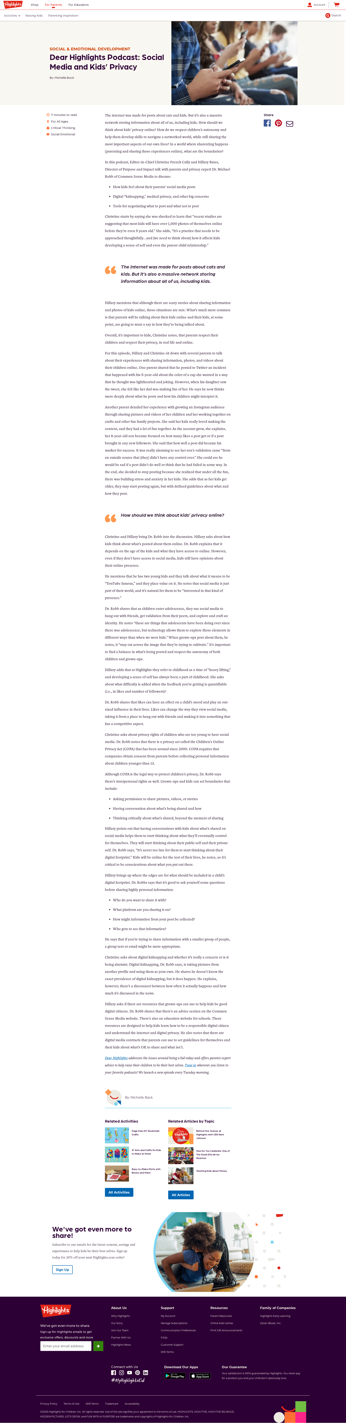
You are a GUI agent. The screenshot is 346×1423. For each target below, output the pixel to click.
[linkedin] (145, 1372)
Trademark (111, 1403)
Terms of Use (71, 1403)
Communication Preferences (178, 1330)
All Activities (119, 1192)
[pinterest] (137, 1372)
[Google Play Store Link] (175, 1377)
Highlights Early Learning (275, 1315)
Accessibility (132, 1403)
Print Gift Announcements (226, 1330)
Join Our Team (120, 1330)
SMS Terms (167, 1351)
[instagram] (121, 1372)
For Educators (78, 5)
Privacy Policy (48, 1403)
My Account (168, 1315)
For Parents (53, 5)
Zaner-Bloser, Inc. (270, 1323)
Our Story (117, 1323)
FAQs (164, 1337)
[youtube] (129, 1372)
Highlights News (121, 1344)
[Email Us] (289, 124)
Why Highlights (120, 1315)
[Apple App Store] (200, 1377)
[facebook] (113, 1372)
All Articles (181, 1195)
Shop (34, 5)
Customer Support (172, 1344)
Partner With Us (121, 1337)
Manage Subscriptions (174, 1323)
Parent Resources (221, 1315)
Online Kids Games (221, 1323)
